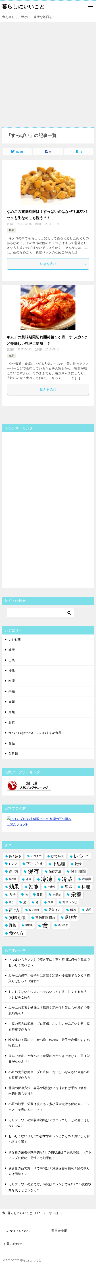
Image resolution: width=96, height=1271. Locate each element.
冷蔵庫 (86, 879)
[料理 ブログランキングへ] (29, 788)
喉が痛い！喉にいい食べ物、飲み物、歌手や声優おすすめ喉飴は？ (49, 1042)
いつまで (36, 856)
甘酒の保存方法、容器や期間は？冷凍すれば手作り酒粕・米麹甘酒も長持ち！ (49, 1090)
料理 (11, 681)
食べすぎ (63, 925)
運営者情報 (59, 1231)
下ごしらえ (34, 863)
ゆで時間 (57, 856)
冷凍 (46, 879)
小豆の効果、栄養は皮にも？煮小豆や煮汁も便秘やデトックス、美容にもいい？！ (49, 1106)
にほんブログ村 (18, 824)
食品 (11, 355)
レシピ (81, 856)
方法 (12, 895)
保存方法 (55, 871)
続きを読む (48, 264)
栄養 (76, 894)
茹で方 (14, 910)
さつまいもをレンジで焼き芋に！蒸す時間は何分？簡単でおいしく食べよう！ (49, 962)
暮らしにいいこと (23, 6)
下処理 (58, 863)
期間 (40, 894)
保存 (33, 871)
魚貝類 (13, 753)
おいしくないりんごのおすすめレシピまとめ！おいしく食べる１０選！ (49, 1138)
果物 (11, 691)
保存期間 (78, 871)
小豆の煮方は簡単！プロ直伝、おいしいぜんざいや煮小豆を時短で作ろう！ (49, 1026)
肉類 (11, 702)
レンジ (13, 863)
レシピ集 (14, 639)
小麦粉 (51, 886)
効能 (33, 887)
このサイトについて (17, 1231)
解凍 (73, 910)
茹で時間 (34, 909)
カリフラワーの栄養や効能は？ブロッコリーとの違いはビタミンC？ (49, 1123)
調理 (88, 909)
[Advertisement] (48, 72)
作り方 (13, 871)
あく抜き (15, 856)
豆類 (11, 712)
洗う (11, 902)
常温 (68, 887)
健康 (11, 650)
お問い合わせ (12, 1244)
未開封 (57, 894)
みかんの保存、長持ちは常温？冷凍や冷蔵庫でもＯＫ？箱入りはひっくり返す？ (49, 978)
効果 (14, 887)
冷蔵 (67, 879)
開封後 (29, 925)
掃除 (11, 670)
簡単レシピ (70, 902)
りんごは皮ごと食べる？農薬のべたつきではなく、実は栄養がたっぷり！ (49, 1058)
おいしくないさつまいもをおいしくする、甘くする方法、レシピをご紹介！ (49, 994)
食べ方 (16, 933)
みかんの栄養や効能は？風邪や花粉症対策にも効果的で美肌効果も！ (49, 1010)
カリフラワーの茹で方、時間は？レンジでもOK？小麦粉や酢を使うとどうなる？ (49, 1187)
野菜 (11, 230)
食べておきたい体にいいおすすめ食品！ (36, 733)
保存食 (12, 879)
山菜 (11, 660)
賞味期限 (17, 917)
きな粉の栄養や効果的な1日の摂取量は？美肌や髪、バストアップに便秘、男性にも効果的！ (50, 1155)
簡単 (50, 902)
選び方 (71, 917)
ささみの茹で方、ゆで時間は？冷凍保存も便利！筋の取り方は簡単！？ (49, 1171)
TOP (23, 1213)
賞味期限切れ (45, 917)
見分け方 (54, 910)
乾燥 (78, 864)
